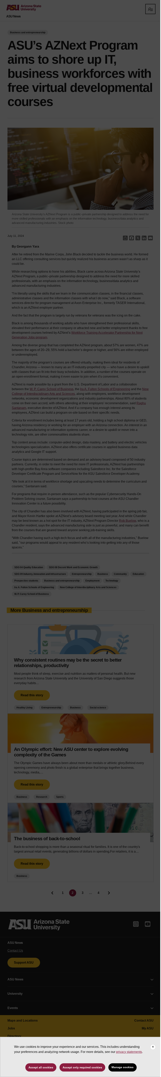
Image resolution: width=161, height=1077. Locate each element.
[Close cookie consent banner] (153, 1047)
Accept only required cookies (82, 1067)
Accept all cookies (40, 1067)
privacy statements (129, 1051)
